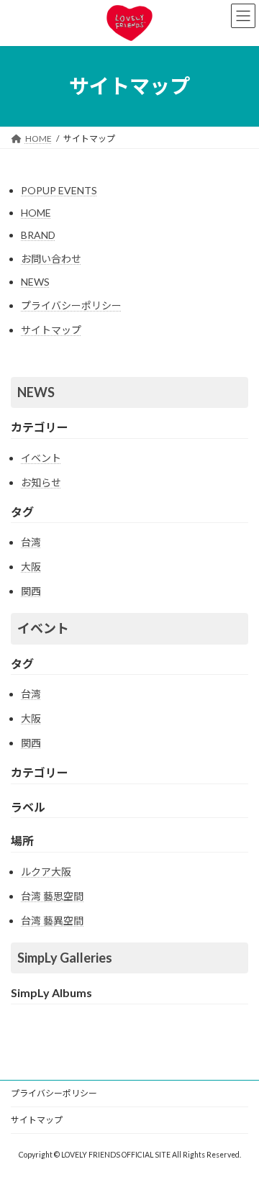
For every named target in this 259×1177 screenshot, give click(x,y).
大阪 (31, 566)
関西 (31, 591)
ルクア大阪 (46, 871)
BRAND (38, 235)
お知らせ (41, 482)
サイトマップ (51, 330)
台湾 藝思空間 (52, 896)
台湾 (31, 542)
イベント (41, 458)
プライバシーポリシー (71, 305)
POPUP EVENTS (59, 190)
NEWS (35, 282)
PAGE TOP (238, 1126)
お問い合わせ (51, 259)
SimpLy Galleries (64, 957)
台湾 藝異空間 (52, 920)
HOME (36, 212)
